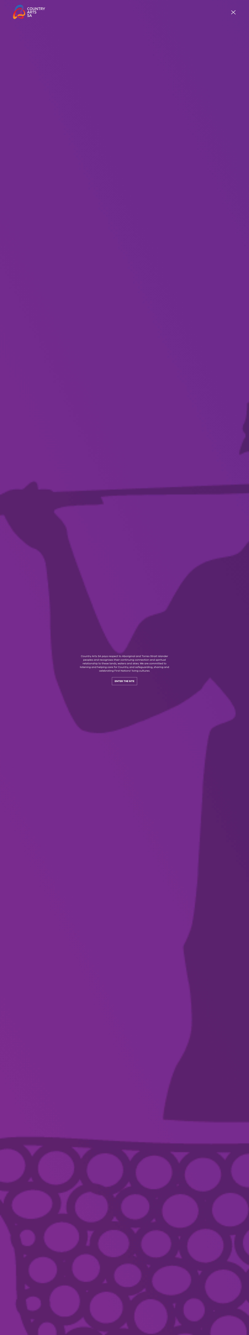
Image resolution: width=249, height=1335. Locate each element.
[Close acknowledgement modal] (233, 12)
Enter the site (124, 681)
